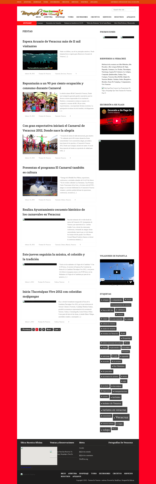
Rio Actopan (113, 67)
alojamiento (117, 300)
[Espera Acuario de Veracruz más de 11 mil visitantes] (90, 40)
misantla (126, 351)
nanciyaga (106, 356)
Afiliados (94, 2)
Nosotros (84, 2)
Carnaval (57, 73)
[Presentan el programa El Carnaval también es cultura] (90, 167)
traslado (105, 396)
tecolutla (105, 386)
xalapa (106, 429)
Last (57, 329)
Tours (46, 2)
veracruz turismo (108, 423)
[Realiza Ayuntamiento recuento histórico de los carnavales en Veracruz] (90, 209)
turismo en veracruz (114, 409)
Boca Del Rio (119, 77)
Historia (68, 244)
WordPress (118, 480)
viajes (120, 424)
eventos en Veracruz (110, 334)
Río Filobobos (124, 64)
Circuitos (65, 2)
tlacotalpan (117, 386)
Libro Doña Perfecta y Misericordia (115, 23)
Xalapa (120, 74)
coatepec (105, 319)
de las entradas (85, 452)
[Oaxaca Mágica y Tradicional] (128, 37)
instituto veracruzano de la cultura (112, 343)
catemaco (121, 310)
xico (115, 428)
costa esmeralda (117, 319)
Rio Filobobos (118, 366)
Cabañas (116, 79)
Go (134, 10)
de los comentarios (86, 455)
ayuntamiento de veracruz (121, 305)
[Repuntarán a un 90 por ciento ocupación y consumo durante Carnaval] (90, 82)
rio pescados (107, 371)
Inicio (19, 2)
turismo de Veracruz (112, 403)
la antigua (127, 347)
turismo (116, 397)
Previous (26, 329)
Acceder (81, 448)
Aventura (27, 2)
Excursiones (55, 2)
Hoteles (110, 79)
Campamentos (126, 82)
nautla (115, 356)
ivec (127, 343)
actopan (106, 300)
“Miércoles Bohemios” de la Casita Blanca (89, 23)
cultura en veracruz (109, 324)
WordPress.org (83, 459)
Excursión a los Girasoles (44, 23)
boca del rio (108, 310)
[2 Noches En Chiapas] (110, 37)
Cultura (63, 200)
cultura (129, 319)
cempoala (120, 314)
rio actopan (117, 361)
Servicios (75, 2)
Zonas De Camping (114, 82)
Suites (121, 79)
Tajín (126, 67)
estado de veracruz (109, 329)
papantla (125, 356)
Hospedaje (37, 2)
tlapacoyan (106, 391)
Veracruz (69, 73)
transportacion (120, 391)
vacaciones (107, 416)
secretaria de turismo (110, 376)
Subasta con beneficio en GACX (64, 23)
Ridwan (132, 480)
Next (49, 329)
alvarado (129, 299)
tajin (124, 381)
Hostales (104, 82)
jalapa (105, 347)
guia (123, 333)
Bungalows (127, 79)
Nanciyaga (105, 72)
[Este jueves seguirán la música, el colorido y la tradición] (90, 253)
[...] (66, 56)
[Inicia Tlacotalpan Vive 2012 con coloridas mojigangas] (90, 291)
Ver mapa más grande (26, 467)
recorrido (106, 361)
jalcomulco (115, 348)
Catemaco (111, 69)
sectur (125, 376)
